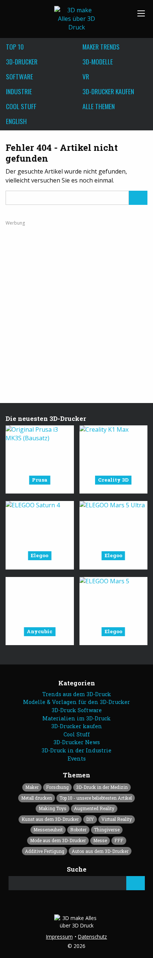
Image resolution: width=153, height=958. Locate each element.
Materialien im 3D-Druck (76, 718)
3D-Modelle (97, 61)
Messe (100, 840)
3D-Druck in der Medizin (102, 787)
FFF (118, 840)
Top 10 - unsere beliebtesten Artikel (95, 798)
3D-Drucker (22, 61)
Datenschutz (92, 936)
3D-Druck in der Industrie (76, 750)
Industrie (19, 91)
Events (77, 758)
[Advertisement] (76, 303)
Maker (32, 787)
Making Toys (52, 808)
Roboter (78, 829)
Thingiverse (107, 829)
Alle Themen (98, 106)
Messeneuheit (48, 829)
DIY (90, 819)
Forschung (57, 787)
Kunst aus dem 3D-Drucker (50, 819)
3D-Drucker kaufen (108, 91)
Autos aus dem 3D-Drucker (100, 851)
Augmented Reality (94, 808)
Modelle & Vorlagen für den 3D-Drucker (76, 701)
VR (85, 76)
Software (19, 76)
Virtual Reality (116, 819)
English (16, 121)
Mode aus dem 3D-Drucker (58, 840)
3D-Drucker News (76, 742)
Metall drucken (36, 798)
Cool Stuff (21, 106)
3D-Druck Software (77, 710)
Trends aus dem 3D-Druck (76, 694)
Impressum (59, 936)
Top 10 (15, 46)
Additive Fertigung (44, 851)
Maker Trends (101, 46)
